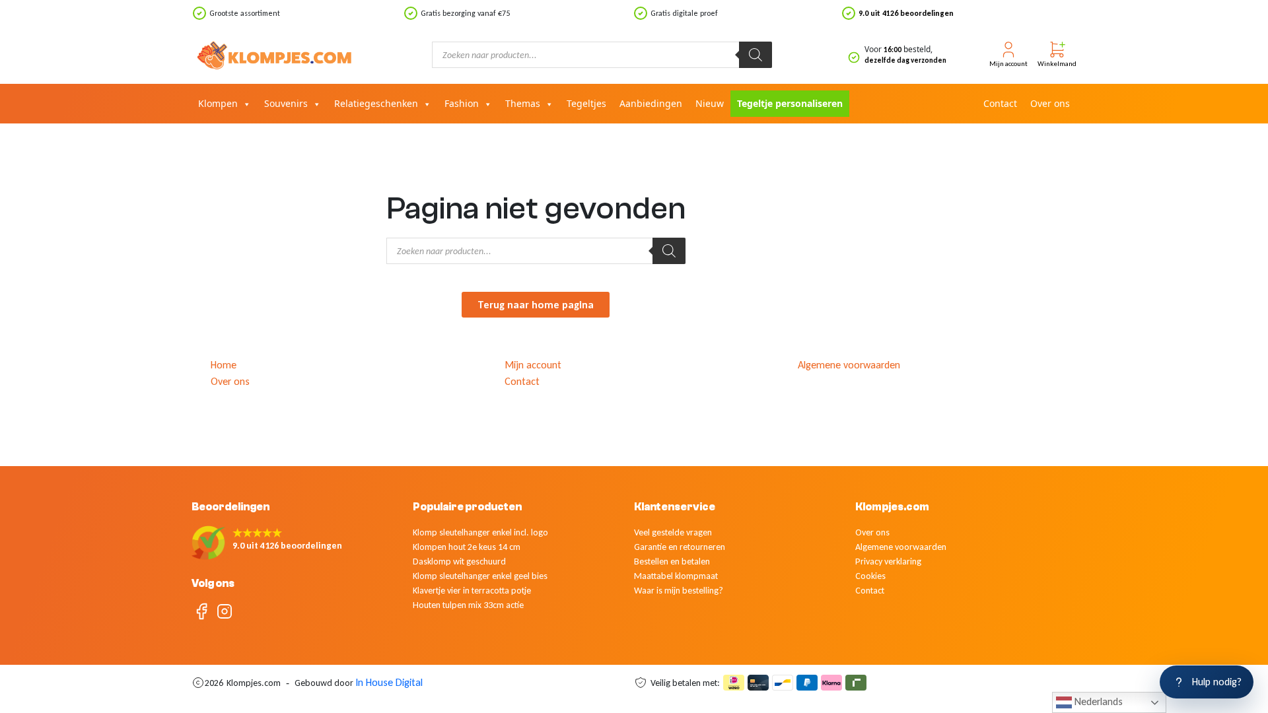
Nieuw (709, 103)
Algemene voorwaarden (849, 364)
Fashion (461, 103)
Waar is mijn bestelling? (678, 590)
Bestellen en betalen (672, 561)
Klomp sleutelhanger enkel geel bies (480, 576)
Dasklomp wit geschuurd (459, 561)
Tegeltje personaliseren (790, 103)
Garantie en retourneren (679, 547)
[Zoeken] (755, 55)
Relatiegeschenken (376, 103)
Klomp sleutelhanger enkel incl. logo (480, 532)
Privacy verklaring (888, 561)
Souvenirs (286, 103)
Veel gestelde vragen (673, 532)
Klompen (218, 103)
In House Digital (389, 682)
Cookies (870, 576)
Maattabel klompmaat (676, 576)
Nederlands (1097, 701)
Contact (1000, 103)
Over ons (1050, 103)
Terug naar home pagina (535, 304)
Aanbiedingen (650, 103)
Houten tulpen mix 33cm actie (468, 605)
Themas (522, 103)
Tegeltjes (586, 103)
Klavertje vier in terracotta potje (472, 590)
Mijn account (533, 364)
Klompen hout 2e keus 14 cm (466, 547)
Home (223, 364)
